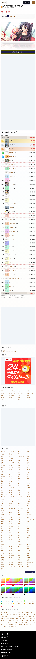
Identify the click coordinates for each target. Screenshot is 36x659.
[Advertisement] (18, 73)
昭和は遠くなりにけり (15, 278)
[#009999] (24, 590)
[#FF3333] (1, 584)
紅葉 (10, 539)
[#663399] (9, 591)
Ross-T (11, 207)
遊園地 (2, 481)
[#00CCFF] (34, 587)
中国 (2, 503)
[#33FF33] (19, 587)
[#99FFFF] (24, 578)
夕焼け (20, 535)
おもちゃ (29, 551)
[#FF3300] (3, 584)
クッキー (20, 454)
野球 (10, 521)
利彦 (10, 290)
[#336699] (22, 590)
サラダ (28, 470)
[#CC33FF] (18, 582)
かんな (11, 211)
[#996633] (26, 582)
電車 (28, 560)
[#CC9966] (14, 581)
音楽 (19, 400)
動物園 (2, 519)
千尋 (17, 618)
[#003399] (32, 591)
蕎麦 (19, 467)
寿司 (28, 463)
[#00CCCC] (24, 588)
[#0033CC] (31, 591)
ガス (10, 180)
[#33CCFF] (22, 587)
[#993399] (32, 582)
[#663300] (3, 592)
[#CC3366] (22, 582)
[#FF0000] (1, 585)
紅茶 (19, 472)
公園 (10, 481)
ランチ (20, 458)
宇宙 (28, 537)
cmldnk (11, 164)
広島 (2, 492)
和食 (19, 463)
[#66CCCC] (1, 588)
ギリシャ (20, 499)
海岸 (2, 485)
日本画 (28, 557)
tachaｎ (11, 266)
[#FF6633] (3, 582)
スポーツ (29, 391)
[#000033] (34, 592)
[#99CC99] (26, 580)
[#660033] (11, 592)
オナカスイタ (12, 239)
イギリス (11, 497)
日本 (19, 488)
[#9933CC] (31, 582)
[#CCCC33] (18, 580)
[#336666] (13, 591)
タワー (2, 483)
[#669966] (3, 590)
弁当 (2, 463)
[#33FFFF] (13, 587)
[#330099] (19, 592)
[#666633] (3, 591)
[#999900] (29, 581)
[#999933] (27, 581)
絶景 (10, 524)
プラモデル (12, 566)
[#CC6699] (22, 581)
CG (19, 395)
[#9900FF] (27, 584)
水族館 (11, 519)
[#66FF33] (8, 587)
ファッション (21, 391)
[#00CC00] (31, 588)
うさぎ (2, 515)
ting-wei (12, 156)
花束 (10, 548)
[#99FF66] (29, 578)
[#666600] (4, 591)
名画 (28, 555)
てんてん (11, 188)
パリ (19, 494)
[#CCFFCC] (14, 578)
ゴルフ (20, 521)
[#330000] (13, 594)
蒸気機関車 (30, 562)
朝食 (2, 460)
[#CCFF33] (19, 578)
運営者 (5, 640)
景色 (28, 474)
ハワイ (20, 501)
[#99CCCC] (24, 580)
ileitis (11, 624)
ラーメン (3, 458)
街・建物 (20, 393)
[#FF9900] (6, 581)
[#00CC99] (26, 588)
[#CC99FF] (21, 580)
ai (10, 613)
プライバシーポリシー (10, 646)
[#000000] (24, 594)
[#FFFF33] (8, 578)
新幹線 (11, 562)
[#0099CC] (34, 588)
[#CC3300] (14, 584)
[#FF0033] (11, 584)
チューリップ (13, 544)
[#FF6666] (1, 582)
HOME (5, 634)
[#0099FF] (32, 588)
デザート (11, 451)
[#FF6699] (11, 581)
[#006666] (24, 591)
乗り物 (2, 397)
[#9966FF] (31, 581)
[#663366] (11, 591)
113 (14, 615)
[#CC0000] (13, 585)
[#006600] (27, 591)
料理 (10, 470)
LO (7, 615)
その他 (2, 402)
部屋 (28, 553)
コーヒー (11, 472)
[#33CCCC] (13, 588)
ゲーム (11, 400)
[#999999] (24, 581)
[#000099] (31, 592)
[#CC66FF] (19, 581)
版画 (10, 557)
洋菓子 (11, 454)
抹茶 (28, 472)
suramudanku (19, 624)
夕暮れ (28, 535)
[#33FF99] (16, 587)
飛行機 (20, 564)
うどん (11, 467)
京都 (19, 490)
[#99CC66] (27, 580)
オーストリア (13, 499)
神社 (2, 479)
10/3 (3, 626)
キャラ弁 (11, 463)
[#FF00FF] (4, 584)
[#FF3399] (9, 582)
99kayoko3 (12, 231)
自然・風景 (12, 393)
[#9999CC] (34, 580)
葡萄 (2, 548)
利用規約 (6, 643)
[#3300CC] (18, 592)
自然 (19, 524)
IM (22, 622)
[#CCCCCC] (13, 580)
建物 (10, 476)
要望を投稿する (8, 650)
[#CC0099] (19, 584)
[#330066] (21, 592)
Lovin (10, 250)
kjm (10, 262)
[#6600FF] (4, 592)
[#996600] (27, 582)
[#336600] (16, 591)
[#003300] (26, 592)
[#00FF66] (29, 587)
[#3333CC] (19, 591)
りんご (20, 548)
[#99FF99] (27, 578)
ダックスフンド (6, 616)
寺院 (10, 479)
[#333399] (21, 591)
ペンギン (29, 515)
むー (10, 247)
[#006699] (34, 590)
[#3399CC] (22, 588)
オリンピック (30, 519)
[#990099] (31, 584)
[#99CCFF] (34, 578)
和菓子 (2, 454)
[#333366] (22, 591)
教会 (19, 479)
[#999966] (26, 581)
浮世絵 (2, 560)
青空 (28, 530)
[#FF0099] (8, 584)
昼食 (28, 458)
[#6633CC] (8, 591)
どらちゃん (12, 168)
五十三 (14, 616)
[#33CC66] (16, 588)
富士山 (11, 526)
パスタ (2, 467)
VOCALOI (13, 626)
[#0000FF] (27, 592)
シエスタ (26, 613)
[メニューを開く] (33, 2)
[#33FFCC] (14, 587)
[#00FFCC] (26, 587)
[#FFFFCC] (3, 578)
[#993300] (26, 584)
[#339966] (14, 590)
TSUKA (11, 172)
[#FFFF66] (6, 578)
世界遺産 (3, 476)
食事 (10, 460)
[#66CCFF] (11, 587)
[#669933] (4, 590)
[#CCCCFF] (22, 578)
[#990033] (34, 584)
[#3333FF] (18, 591)
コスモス (29, 544)
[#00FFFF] (24, 587)
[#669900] (6, 590)
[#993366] (34, 582)
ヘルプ (5, 637)
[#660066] (9, 592)
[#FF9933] (4, 581)
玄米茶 (11, 286)
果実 (19, 546)
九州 (19, 492)
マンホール (30, 481)
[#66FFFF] (1, 587)
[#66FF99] (4, 587)
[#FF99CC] (11, 580)
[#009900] (29, 590)
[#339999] (13, 590)
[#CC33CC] (19, 582)
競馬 (28, 512)
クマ (19, 515)
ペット (28, 397)
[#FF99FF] (9, 580)
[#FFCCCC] (1, 580)
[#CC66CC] (21, 581)
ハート (2, 553)
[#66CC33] (6, 588)
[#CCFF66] (18, 578)
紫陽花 (2, 544)
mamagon (12, 227)
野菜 (10, 456)
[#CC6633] (14, 582)
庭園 (28, 528)
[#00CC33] (29, 588)
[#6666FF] (8, 590)
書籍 (28, 395)
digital (26, 624)
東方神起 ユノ (24, 618)
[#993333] (24, 584)
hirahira (11, 176)
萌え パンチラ (4, 613)
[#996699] (34, 581)
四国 (10, 492)
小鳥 (2, 512)
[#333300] (14, 592)
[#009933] (27, 590)
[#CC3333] (13, 584)
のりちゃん (12, 254)
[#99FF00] (32, 578)
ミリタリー (21, 566)
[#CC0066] (21, 584)
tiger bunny (24, 620)
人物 (2, 400)
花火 (19, 539)
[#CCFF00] (21, 578)
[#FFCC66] (4, 580)
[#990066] (32, 584)
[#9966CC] (32, 581)
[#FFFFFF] (1, 578)
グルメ (2, 391)
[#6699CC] (11, 588)
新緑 (10, 546)
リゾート (11, 488)
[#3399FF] (21, 588)
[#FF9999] (1, 581)
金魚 (28, 517)
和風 (2, 551)
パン (28, 456)
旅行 (10, 474)
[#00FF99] (27, 587)
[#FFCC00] (8, 580)
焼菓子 (20, 470)
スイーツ (3, 451)
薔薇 (19, 542)
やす (31, 618)
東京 (10, 490)
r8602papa (12, 223)
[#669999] (1, 590)
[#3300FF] (16, 592)
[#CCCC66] (16, 580)
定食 (19, 460)
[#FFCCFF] (11, 578)
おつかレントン (13, 192)
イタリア (29, 494)
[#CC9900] (18, 581)
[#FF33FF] (6, 582)
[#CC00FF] (16, 584)
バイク (2, 566)
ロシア (28, 499)
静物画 (2, 557)
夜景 (10, 535)
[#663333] (1, 592)
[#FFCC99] (3, 580)
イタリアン (30, 465)
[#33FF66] (18, 587)
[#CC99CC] (22, 580)
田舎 (2, 530)
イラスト (11, 395)
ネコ (23, 615)
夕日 (2, 537)
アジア (28, 501)
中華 (10, 465)
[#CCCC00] (19, 580)
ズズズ (26, 622)
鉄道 (2, 562)
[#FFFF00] (9, 578)
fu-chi (10, 219)
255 (34, 624)
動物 (10, 397)
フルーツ (29, 454)
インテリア (12, 391)
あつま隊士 (12, 270)
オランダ (3, 499)
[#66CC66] (4, 588)
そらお (11, 274)
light (14, 620)
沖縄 (28, 492)
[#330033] (22, 592)
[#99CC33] (29, 580)
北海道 (28, 488)
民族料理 (3, 465)
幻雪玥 (11, 235)
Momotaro (12, 196)
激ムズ (2, 569)
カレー (11, 458)
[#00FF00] (32, 587)
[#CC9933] (16, 581)
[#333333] (13, 592)
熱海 (30, 616)
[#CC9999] (13, 581)
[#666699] (11, 590)
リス (10, 517)
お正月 (2, 508)
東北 (2, 490)
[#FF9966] (3, 581)
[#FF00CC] (6, 584)
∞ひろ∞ (11, 215)
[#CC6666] (13, 582)
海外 (28, 503)
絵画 (19, 555)
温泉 (28, 479)
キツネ (20, 517)
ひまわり (20, 544)
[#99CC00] (31, 580)
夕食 (2, 472)
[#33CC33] (18, 588)
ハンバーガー (21, 456)
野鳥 (10, 512)
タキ (10, 160)
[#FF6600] (4, 582)
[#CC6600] (16, 582)
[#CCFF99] (16, 578)
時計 (2, 555)
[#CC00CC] (18, 584)
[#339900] (18, 590)
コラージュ (30, 615)
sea (7, 618)
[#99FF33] (31, 578)
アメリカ (3, 501)
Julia (10, 199)
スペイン (3, 497)
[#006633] (26, 591)
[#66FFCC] (3, 587)
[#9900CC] (29, 584)
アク (7, 626)
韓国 (19, 503)
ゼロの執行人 (10, 622)
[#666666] (1, 591)
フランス (11, 494)
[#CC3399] (21, 582)
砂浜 (10, 485)
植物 (19, 397)
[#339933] (16, 590)
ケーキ (20, 451)
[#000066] (32, 592)
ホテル (28, 485)
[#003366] (34, 591)
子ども (20, 551)
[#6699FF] (9, 588)
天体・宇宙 (30, 393)
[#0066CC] (32, 590)
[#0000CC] (29, 592)
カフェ (2, 474)
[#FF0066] (9, 584)
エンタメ (29, 400)
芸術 (2, 395)
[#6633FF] (6, 591)
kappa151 (12, 203)
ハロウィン (12, 508)
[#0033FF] (29, 591)
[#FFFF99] (4, 578)
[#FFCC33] (6, 580)
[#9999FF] (32, 580)
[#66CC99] (3, 588)
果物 (2, 456)
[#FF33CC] (8, 582)
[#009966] (26, 590)
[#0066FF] (31, 590)
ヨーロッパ (4, 494)
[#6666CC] (9, 590)
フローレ (11, 258)
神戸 (28, 490)
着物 (10, 553)
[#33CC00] (19, 588)
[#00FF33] (31, 587)
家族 (10, 551)
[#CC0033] (22, 584)
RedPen (11, 153)
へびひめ (11, 184)
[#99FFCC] (26, 578)
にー (10, 282)
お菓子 (28, 451)
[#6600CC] (6, 592)
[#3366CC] (21, 590)
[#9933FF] (29, 582)
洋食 (19, 465)
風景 (2, 524)
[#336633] (14, 591)
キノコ (28, 546)
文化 (28, 548)
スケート (29, 521)
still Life (20, 616)
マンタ (9, 620)
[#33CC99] (14, 588)
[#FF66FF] (8, 581)
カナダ (11, 501)
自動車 (20, 560)
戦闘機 (11, 564)
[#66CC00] (8, 588)
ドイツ (20, 497)
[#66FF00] (9, 587)
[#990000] (24, 585)
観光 (19, 474)
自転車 (20, 562)
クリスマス (21, 508)
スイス (28, 497)
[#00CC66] (27, 588)
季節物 (2, 393)
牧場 (19, 519)
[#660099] (8, 592)
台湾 (10, 503)
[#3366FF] (19, 590)
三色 (26, 616)
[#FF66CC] (9, 581)
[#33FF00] (21, 587)
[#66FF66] (6, 587)
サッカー (3, 521)
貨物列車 (3, 564)
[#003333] (24, 592)
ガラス (2, 615)
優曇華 (12, 618)
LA (16, 622)
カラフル (29, 566)
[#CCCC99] (14, 580)
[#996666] (24, 582)
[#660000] (1, 594)
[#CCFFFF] (13, 578)
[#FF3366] (11, 582)
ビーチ (28, 483)
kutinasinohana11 (14, 243)
